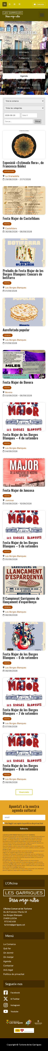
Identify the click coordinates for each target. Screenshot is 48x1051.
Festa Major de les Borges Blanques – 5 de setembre (20, 544)
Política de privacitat (13, 974)
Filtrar (37, 121)
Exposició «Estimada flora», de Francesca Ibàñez (23, 164)
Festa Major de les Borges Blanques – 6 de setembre (20, 655)
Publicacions (24, 88)
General (7, 335)
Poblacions (24, 58)
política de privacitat (33, 823)
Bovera (8, 392)
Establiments (24, 70)
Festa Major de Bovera (18, 382)
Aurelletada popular (16, 329)
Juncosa (9, 500)
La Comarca (9, 944)
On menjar (8, 957)
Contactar (8, 965)
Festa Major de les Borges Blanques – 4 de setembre (20, 436)
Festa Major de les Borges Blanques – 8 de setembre (20, 767)
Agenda (24, 76)
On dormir (8, 952)
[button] (42, 14)
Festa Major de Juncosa (18, 490)
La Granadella (12, 176)
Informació (24, 52)
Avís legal (8, 970)
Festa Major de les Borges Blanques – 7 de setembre (20, 711)
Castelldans (11, 228)
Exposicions (9, 171)
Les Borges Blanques (15, 287)
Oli (24, 64)
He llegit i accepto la (24, 823)
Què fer (7, 948)
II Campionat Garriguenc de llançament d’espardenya (21, 600)
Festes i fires (24, 82)
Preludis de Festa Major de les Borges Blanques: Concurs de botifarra (23, 274)
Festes (7, 224)
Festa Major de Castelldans (21, 218)
